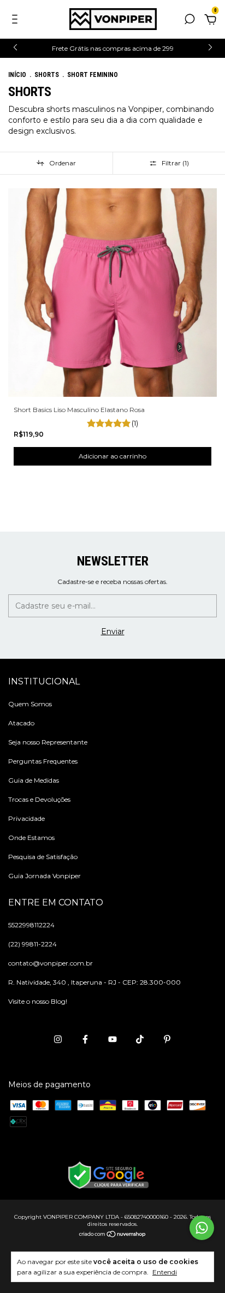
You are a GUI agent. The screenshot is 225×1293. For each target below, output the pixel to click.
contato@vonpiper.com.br (50, 963)
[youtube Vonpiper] (112, 1039)
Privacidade (26, 818)
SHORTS (46, 75)
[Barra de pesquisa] (189, 21)
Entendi (164, 1272)
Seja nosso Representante (47, 742)
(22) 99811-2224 (32, 944)
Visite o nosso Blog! (37, 1001)
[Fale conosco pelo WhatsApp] (202, 1227)
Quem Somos (30, 704)
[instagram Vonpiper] (58, 1039)
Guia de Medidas (33, 780)
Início (17, 75)
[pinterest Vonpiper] (167, 1039)
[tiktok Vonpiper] (139, 1039)
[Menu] (16, 21)
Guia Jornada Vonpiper (44, 876)
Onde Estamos (31, 837)
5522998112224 (31, 925)
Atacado (21, 723)
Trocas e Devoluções (39, 799)
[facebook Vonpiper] (85, 1039)
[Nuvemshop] (113, 1235)
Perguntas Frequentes (43, 761)
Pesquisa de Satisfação (43, 857)
